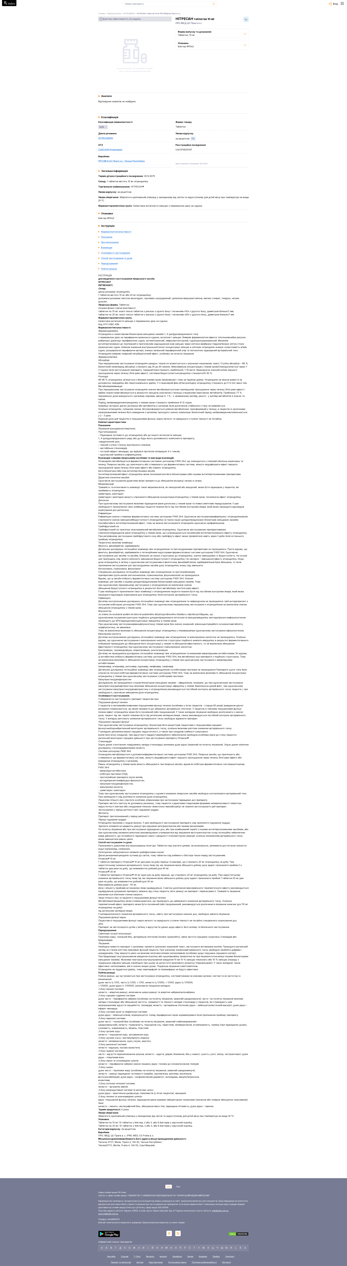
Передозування (109, 263)
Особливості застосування (115, 253)
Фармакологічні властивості (116, 231)
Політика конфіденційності (204, 1262)
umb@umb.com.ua (220, 1211)
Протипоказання (110, 242)
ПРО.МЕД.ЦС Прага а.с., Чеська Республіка (121, 161)
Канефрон (177, 1256)
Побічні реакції (109, 268)
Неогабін (111, 1256)
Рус (178, 1186)
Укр (169, 1186)
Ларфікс (216, 1256)
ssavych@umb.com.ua (108, 1214)
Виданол (150, 1256)
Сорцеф (124, 1256)
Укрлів (190, 1256)
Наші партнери (156, 1262)
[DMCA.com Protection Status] (238, 1234)
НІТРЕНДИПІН (105, 138)
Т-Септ (137, 1256)
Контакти (226, 1262)
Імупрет (163, 1256)
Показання (106, 237)
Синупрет (229, 1256)
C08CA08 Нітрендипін (110, 149)
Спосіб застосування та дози (116, 258)
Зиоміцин (203, 1256)
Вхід (335, 3)
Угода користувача (177, 1262)
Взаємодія (106, 247)
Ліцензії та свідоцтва (121, 1262)
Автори (139, 1262)
